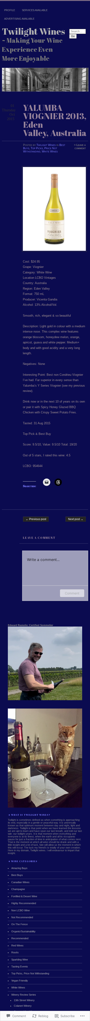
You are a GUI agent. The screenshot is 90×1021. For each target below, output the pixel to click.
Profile (9, 10)
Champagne (18, 889)
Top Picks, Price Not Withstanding (40, 150)
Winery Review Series (23, 994)
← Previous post (36, 519)
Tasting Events (19, 966)
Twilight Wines (33, 31)
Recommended (19, 938)
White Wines (50, 151)
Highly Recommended (23, 903)
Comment (72, 593)
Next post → (75, 519)
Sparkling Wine (19, 959)
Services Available (35, 10)
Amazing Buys (19, 868)
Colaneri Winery (23, 1005)
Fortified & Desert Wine (24, 896)
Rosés (15, 952)
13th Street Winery (24, 1000)
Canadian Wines (20, 882)
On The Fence (19, 924)
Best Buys (17, 875)
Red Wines (17, 945)
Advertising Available (19, 18)
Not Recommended (22, 917)
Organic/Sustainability (23, 931)
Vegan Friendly (19, 980)
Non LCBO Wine (20, 910)
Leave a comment (80, 146)
